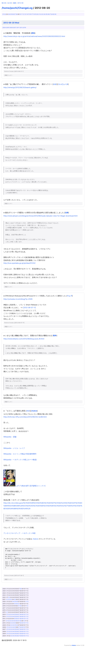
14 (27, 14)
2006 (11, 27)
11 (22, 14)
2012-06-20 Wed (11, 23)
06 (13, 14)
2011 (17, 27)
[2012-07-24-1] (19, 575)
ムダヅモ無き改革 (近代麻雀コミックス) (30, 486)
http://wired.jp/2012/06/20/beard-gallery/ (19, 87)
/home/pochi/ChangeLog (17, 7)
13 (25, 14)
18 (34, 14)
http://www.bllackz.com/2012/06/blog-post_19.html (23, 339)
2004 (4, 27)
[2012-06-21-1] (18, 71)
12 (23, 14)
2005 (7, 27)
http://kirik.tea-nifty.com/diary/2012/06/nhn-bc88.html (25, 417)
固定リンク (8, 75)
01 (3, 14)
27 (50, 14)
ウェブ (69, 296)
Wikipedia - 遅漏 (9, 437)
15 (29, 14)
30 (55, 14)
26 (48, 14)
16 (30, 14)
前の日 (4, 3)
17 (32, 14)
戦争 (55, 335)
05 (11, 14)
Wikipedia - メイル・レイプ (14, 448)
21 (39, 14)
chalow (34, 411)
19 (35, 14)
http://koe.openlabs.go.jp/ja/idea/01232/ (19, 263)
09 (22, 614)
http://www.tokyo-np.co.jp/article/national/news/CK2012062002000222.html (34, 36)
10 (20, 14)
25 (46, 14)
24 (44, 14)
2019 (24, 27)
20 (37, 14)
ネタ (55, 84)
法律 (66, 213)
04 (9, 14)
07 (15, 14)
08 (16, 14)
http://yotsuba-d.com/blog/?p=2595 (18, 299)
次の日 (9, 3)
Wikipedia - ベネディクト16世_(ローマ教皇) (20, 460)
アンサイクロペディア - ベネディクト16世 (19, 533)
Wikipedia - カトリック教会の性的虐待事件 (19, 454)
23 (43, 14)
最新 (14, 3)
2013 (21, 27)
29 (53, 14)
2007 (14, 27)
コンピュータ (63, 84)
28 (52, 14)
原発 (33, 33)
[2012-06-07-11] (29, 307)
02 (5, 14)
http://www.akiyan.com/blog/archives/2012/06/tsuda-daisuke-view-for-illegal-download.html (40, 216)
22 (41, 14)
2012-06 (20, 3)
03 (11, 599)
